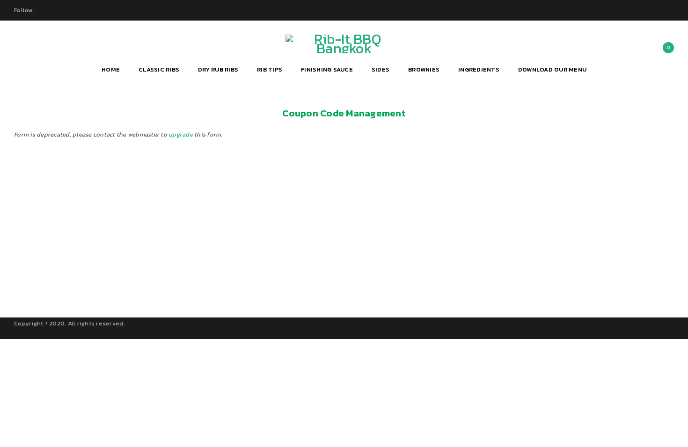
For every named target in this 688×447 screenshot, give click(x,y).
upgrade (180, 134)
